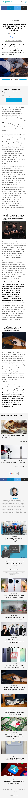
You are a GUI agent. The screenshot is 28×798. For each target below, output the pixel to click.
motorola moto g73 (14, 574)
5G (10, 572)
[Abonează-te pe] (13, 37)
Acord (14, 789)
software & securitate (8, 83)
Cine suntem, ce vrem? (7, 789)
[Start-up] (26, 1)
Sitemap (23, 789)
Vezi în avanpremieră (14, 100)
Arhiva (11, 791)
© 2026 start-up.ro (14, 795)
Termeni (19, 789)
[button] (21, 1)
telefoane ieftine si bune (18, 572)
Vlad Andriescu (14, 33)
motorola (6, 572)
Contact (15, 791)
